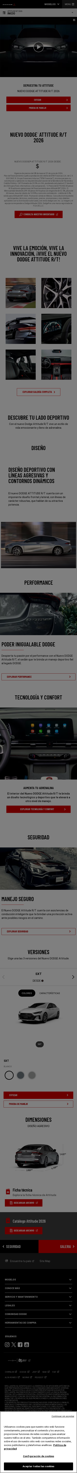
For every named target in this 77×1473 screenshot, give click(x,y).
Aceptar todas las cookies (38, 1466)
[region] (38, 1442)
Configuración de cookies (38, 1456)
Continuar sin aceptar (63, 1416)
